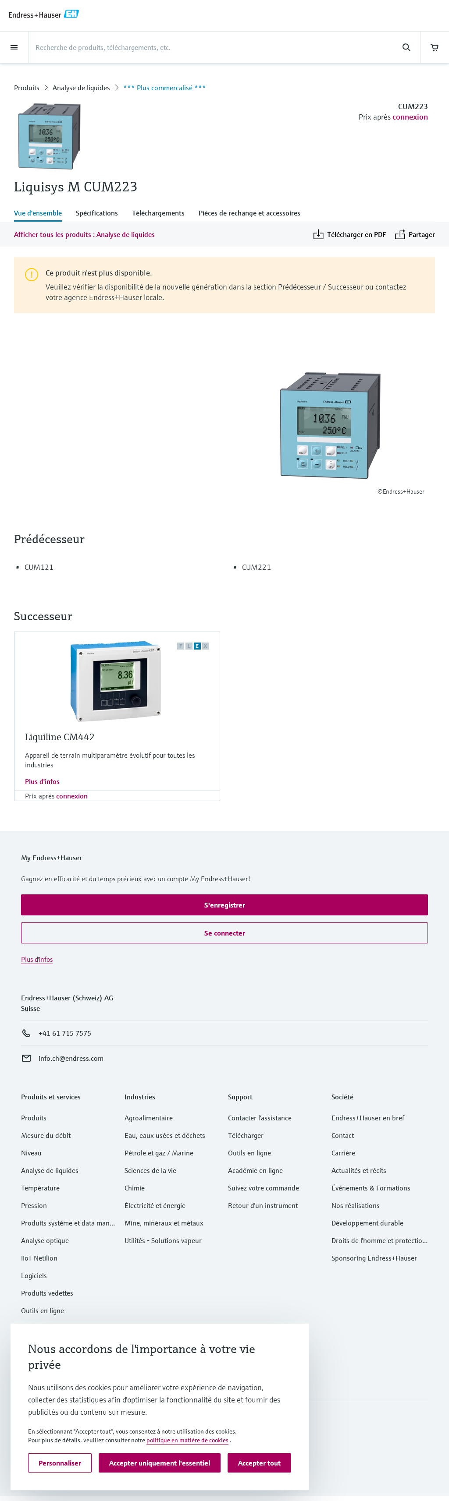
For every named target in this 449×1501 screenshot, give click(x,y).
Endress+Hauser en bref (367, 1117)
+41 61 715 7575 (65, 1033)
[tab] (41, 213)
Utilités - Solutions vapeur (163, 1240)
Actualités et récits (358, 1170)
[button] (224, 904)
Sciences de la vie (150, 1170)
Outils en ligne (42, 1310)
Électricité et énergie (155, 1205)
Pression (34, 1205)
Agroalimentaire (149, 1117)
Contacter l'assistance (260, 1117)
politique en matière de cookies (187, 1440)
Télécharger (246, 1135)
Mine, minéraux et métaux (164, 1222)
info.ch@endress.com (71, 1058)
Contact (342, 1135)
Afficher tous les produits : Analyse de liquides (84, 234)
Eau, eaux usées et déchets (165, 1135)
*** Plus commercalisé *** (164, 87)
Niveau (31, 1152)
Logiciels (34, 1275)
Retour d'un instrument (263, 1205)
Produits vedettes (47, 1293)
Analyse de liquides (81, 87)
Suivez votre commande (263, 1187)
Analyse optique (45, 1240)
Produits (26, 87)
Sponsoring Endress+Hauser (374, 1258)
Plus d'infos (42, 781)
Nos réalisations (355, 1205)
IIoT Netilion (39, 1258)
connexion (410, 117)
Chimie (135, 1187)
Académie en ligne (255, 1170)
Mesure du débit (46, 1135)
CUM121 (39, 567)
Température (40, 1187)
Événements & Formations (370, 1187)
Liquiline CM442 (60, 737)
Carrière (343, 1152)
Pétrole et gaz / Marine (159, 1152)
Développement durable (367, 1222)
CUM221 (256, 567)
